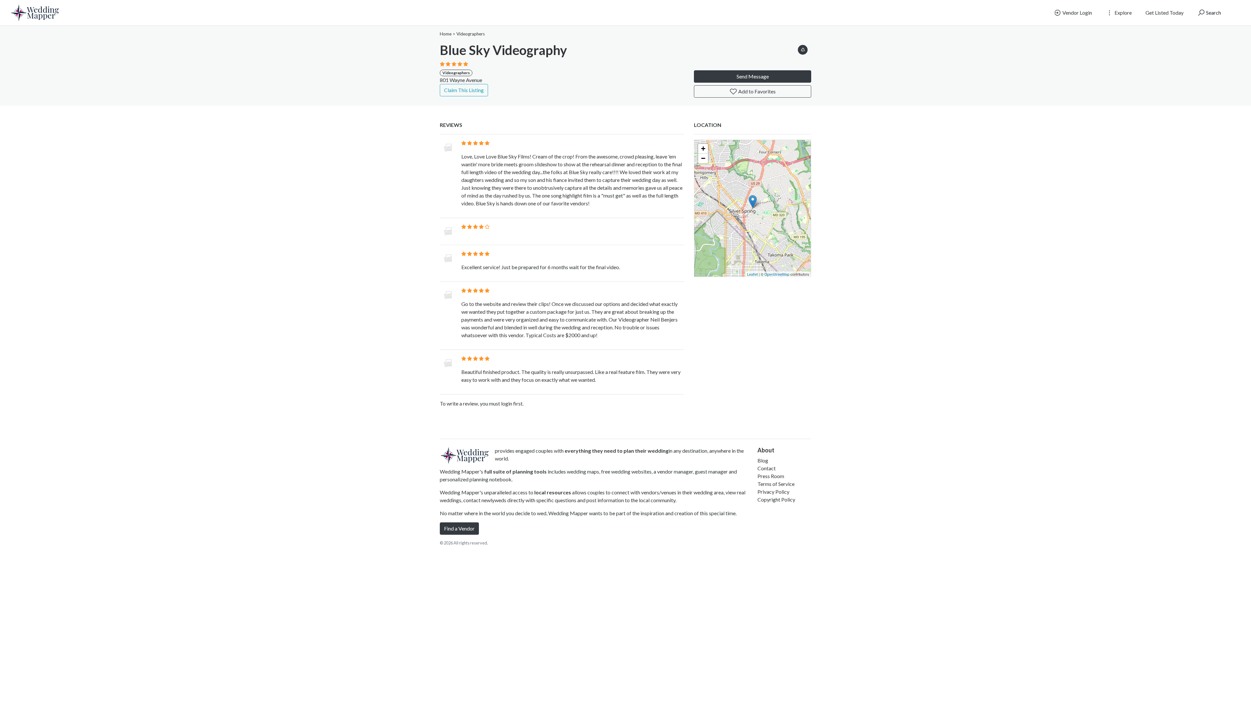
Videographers (470, 33)
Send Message (753, 76)
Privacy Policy (773, 492)
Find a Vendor (459, 528)
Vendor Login (1076, 12)
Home (446, 33)
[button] (803, 49)
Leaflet (752, 274)
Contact (766, 468)
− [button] (703, 158)
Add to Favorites (756, 91)
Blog (762, 460)
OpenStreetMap (776, 274)
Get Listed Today (1164, 12)
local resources (552, 492)
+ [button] (703, 149)
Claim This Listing (464, 90)
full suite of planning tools (515, 471)
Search (1213, 12)
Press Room (770, 476)
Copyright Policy (776, 499)
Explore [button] (1123, 12)
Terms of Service (776, 484)
